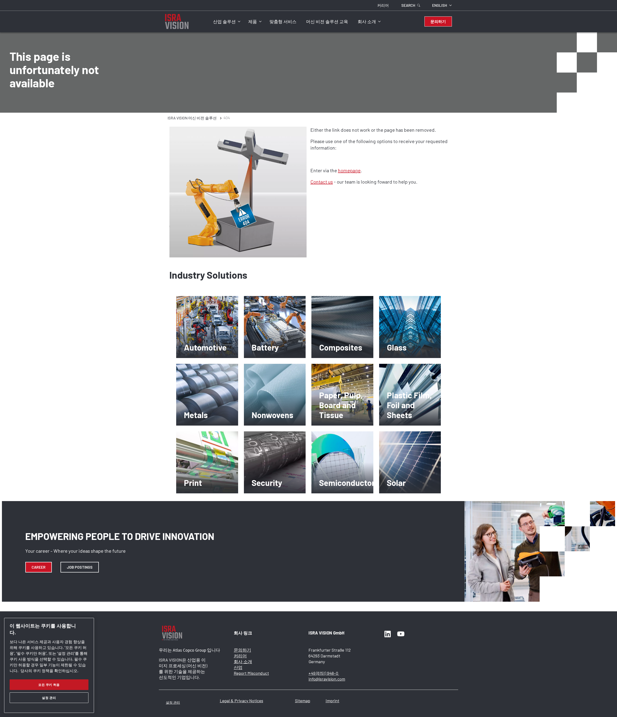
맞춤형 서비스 (282, 21)
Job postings (80, 567)
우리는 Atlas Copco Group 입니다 (189, 650)
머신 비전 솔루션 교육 (327, 21)
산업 (238, 667)
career (39, 567)
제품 (252, 21)
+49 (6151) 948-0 (323, 673)
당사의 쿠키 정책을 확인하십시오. (49, 670)
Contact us (321, 182)
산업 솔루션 (224, 21)
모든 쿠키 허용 (49, 685)
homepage (349, 170)
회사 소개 (367, 21)
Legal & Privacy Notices (241, 700)
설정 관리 (173, 702)
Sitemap (302, 700)
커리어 (240, 655)
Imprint (332, 700)
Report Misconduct (251, 673)
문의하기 (242, 650)
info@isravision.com (326, 679)
